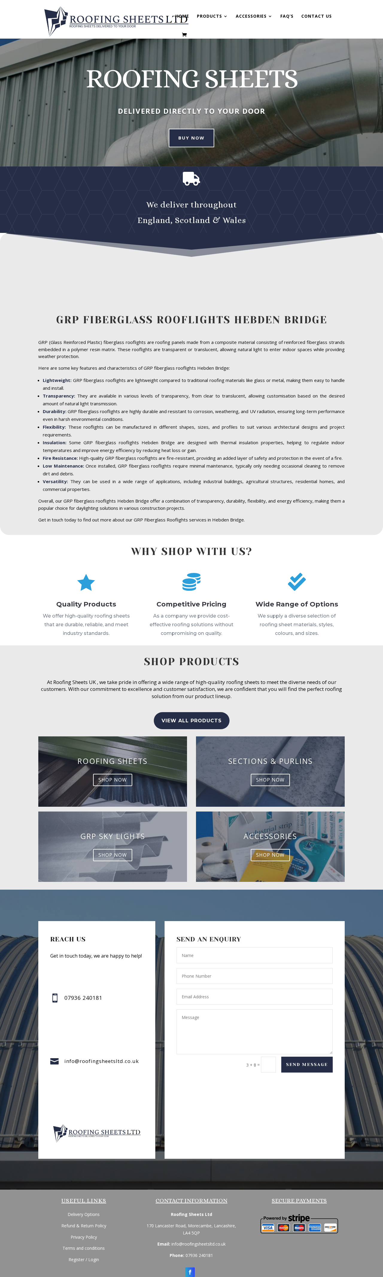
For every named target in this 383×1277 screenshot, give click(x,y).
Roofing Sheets (112, 761)
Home (182, 16)
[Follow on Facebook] (190, 1272)
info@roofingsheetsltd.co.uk (101, 1061)
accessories (270, 836)
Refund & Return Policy (83, 1226)
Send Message (307, 1064)
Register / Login (84, 1259)
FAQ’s (287, 16)
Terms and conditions (84, 1248)
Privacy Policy (84, 1237)
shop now (112, 779)
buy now (191, 138)
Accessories (251, 16)
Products (209, 16)
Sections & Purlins (270, 761)
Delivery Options (84, 1214)
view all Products (192, 721)
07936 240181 (199, 1255)
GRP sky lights (112, 836)
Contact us (316, 16)
